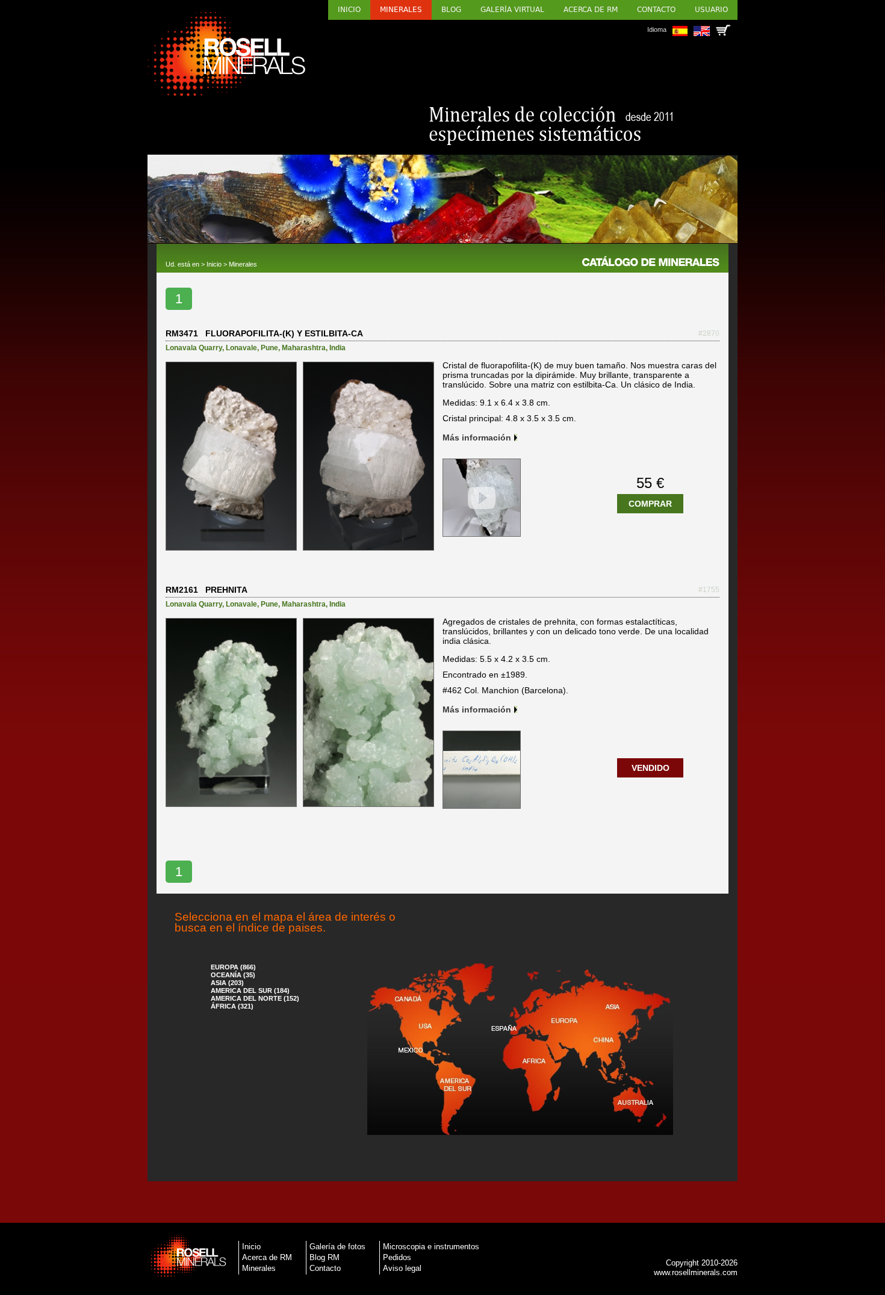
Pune (269, 348)
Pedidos (397, 1257)
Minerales (401, 9)
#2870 (708, 333)
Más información (476, 437)
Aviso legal (402, 1268)
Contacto (656, 9)
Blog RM (324, 1257)
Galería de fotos (337, 1246)
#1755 (708, 590)
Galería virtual (512, 9)
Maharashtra (304, 348)
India (337, 348)
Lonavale (241, 348)
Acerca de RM (591, 9)
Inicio (349, 9)
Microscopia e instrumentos (431, 1246)
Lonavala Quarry (194, 348)
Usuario (711, 9)
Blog (451, 9)
